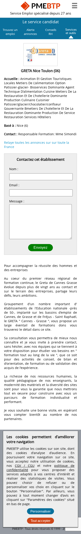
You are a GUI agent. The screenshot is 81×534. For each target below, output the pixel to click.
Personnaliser (40, 511)
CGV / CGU (24, 465)
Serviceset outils (71, 30)
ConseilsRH (50, 32)
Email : (14, 185)
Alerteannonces (30, 32)
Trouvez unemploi (10, 32)
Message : (16, 201)
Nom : (13, 169)
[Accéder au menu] (75, 6)
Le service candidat (40, 21)
